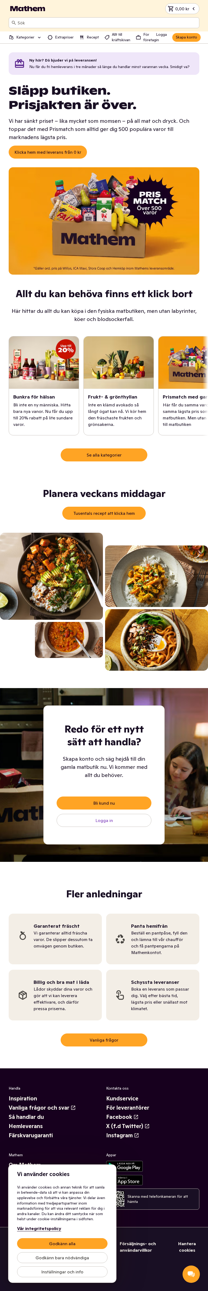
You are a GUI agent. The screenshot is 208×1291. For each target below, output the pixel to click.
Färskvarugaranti (31, 1135)
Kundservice (122, 1098)
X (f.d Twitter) (124, 1126)
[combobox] (107, 23)
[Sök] (14, 22)
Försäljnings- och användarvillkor (138, 1247)
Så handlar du (26, 1116)
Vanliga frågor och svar (39, 1107)
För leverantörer (127, 1107)
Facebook (119, 1116)
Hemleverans (26, 1126)
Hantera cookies (187, 1247)
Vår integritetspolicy (39, 1228)
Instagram (119, 1135)
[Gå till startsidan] (28, 8)
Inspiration (23, 1098)
